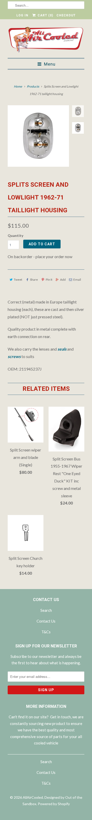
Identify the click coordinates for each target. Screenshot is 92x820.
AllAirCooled (33, 797)
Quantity (15, 235)
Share (34, 279)
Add (63, 279)
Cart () (45, 15)
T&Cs (46, 631)
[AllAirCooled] (46, 40)
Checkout (66, 15)
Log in (22, 15)
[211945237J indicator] (38, 136)
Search (46, 610)
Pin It (49, 279)
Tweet (18, 279)
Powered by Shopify (54, 804)
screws (14, 356)
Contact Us (46, 621)
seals (61, 348)
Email (77, 279)
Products (33, 86)
